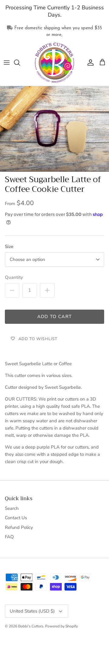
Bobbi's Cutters (30, 626)
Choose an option (27, 259)
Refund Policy (19, 527)
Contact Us (16, 518)
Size (9, 246)
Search (12, 508)
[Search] (20, 62)
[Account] (89, 62)
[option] (54, 129)
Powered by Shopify (61, 626)
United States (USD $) (32, 611)
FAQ (9, 537)
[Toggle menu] (6, 62)
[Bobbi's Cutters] (54, 63)
